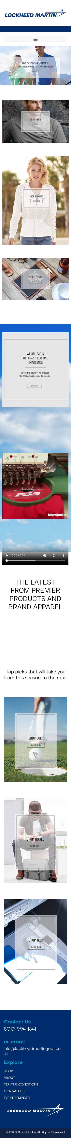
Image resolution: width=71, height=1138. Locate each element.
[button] (35, 39)
